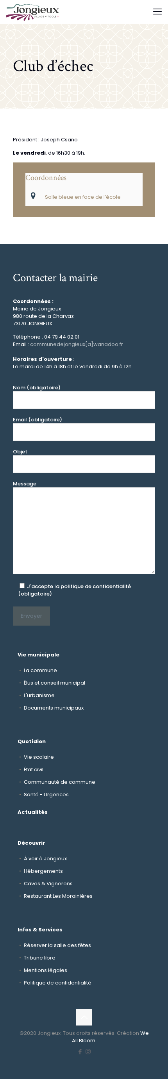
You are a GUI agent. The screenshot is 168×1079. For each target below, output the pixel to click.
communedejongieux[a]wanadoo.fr (76, 344)
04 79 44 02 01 (61, 337)
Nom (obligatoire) (37, 387)
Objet (20, 451)
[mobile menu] (157, 11)
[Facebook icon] (80, 1051)
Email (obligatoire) (37, 419)
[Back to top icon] (84, 1017)
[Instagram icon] (88, 1051)
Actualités (33, 812)
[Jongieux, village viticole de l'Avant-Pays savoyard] (33, 11)
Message (24, 483)
